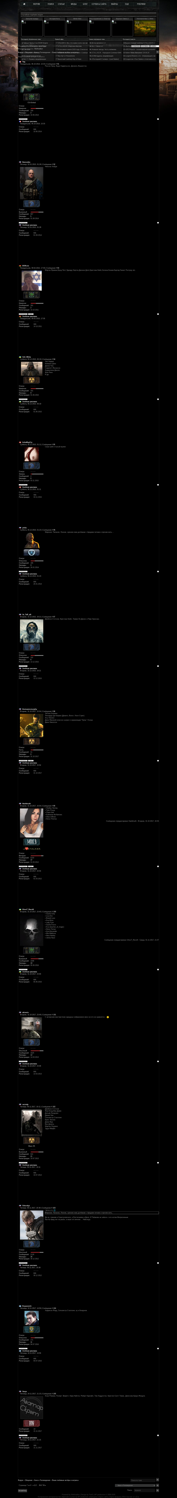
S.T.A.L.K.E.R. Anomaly (31, 53)
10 (31, 963)
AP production (99, 1495)
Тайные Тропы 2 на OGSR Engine (35, 43)
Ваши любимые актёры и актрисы (65, 1480)
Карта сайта (103, 1497)
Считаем (26, 49)
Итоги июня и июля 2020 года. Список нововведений (76, 49)
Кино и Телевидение (42, 1480)
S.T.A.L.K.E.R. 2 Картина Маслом (69, 46)
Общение (28, 1480)
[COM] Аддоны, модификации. (102, 56)
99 (54, 806)
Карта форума (115, 1497)
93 (58, 268)
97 (54, 617)
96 (54, 530)
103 (54, 1208)
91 (58, 64)
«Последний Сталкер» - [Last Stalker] (105, 59)
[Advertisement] (102, 143)
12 (31, 1055)
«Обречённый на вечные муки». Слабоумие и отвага (76, 53)
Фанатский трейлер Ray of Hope (69, 59)
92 (54, 164)
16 (31, 1257)
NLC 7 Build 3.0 (97, 46)
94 (54, 359)
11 (31, 1342)
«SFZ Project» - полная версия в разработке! (141, 49)
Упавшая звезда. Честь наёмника (103, 49)
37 (31, 860)
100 (54, 912)
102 (54, 1107)
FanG (91, 1495)
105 (54, 1394)
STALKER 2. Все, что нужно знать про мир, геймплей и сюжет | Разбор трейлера (87, 43)
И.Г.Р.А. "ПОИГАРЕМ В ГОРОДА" (35, 46)
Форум (20, 52)
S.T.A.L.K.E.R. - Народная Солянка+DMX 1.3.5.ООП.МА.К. (112, 53)
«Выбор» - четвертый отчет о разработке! (140, 46)
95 (54, 444)
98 (54, 711)
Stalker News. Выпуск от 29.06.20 (137, 53)
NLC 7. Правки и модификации (34, 59)
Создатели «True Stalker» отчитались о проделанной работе (147, 59)
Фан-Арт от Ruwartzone (66, 56)
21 (31, 1156)
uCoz (137, 1497)
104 (54, 1308)
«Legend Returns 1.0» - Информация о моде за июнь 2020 (146, 56)
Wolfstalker (75, 1495)
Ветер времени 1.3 (98, 43)
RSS (124, 1497)
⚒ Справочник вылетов (32, 56)
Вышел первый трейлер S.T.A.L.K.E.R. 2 (139, 43)
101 (54, 1015)
